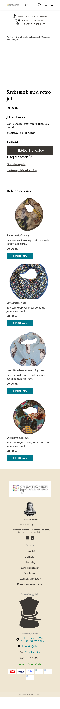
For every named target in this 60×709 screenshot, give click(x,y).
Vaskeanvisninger (30, 578)
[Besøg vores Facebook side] (28, 538)
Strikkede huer (30, 567)
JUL (16, 37)
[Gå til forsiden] (13, 5)
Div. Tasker (30, 573)
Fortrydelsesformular (30, 584)
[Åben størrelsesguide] (30, 613)
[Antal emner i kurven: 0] (46, 4)
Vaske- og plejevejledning (22, 170)
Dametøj (30, 556)
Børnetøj (30, 551)
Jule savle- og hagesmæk (29, 37)
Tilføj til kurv (30, 150)
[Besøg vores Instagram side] (32, 538)
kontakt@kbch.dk (32, 646)
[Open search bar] (26, 4)
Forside (10, 37)
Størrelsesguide (16, 164)
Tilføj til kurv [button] (20, 255)
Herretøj (30, 562)
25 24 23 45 (32, 652)
